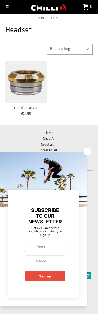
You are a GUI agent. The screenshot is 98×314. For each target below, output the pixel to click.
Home (41, 18)
